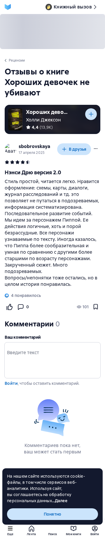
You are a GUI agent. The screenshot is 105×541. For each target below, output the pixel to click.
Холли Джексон (43, 120)
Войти (11, 383)
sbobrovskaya (34, 146)
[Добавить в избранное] (95, 307)
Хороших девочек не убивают (48, 112)
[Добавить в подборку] (91, 114)
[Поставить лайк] (9, 307)
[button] (95, 148)
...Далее (59, 500)
